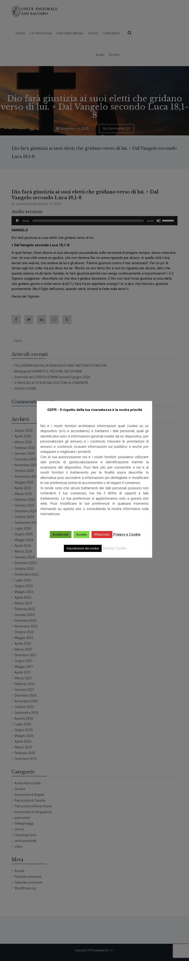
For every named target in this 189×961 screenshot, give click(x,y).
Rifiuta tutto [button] (101, 534)
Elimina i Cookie (115, 548)
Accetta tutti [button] (61, 534)
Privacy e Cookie (127, 534)
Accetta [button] (81, 534)
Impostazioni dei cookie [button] (83, 548)
